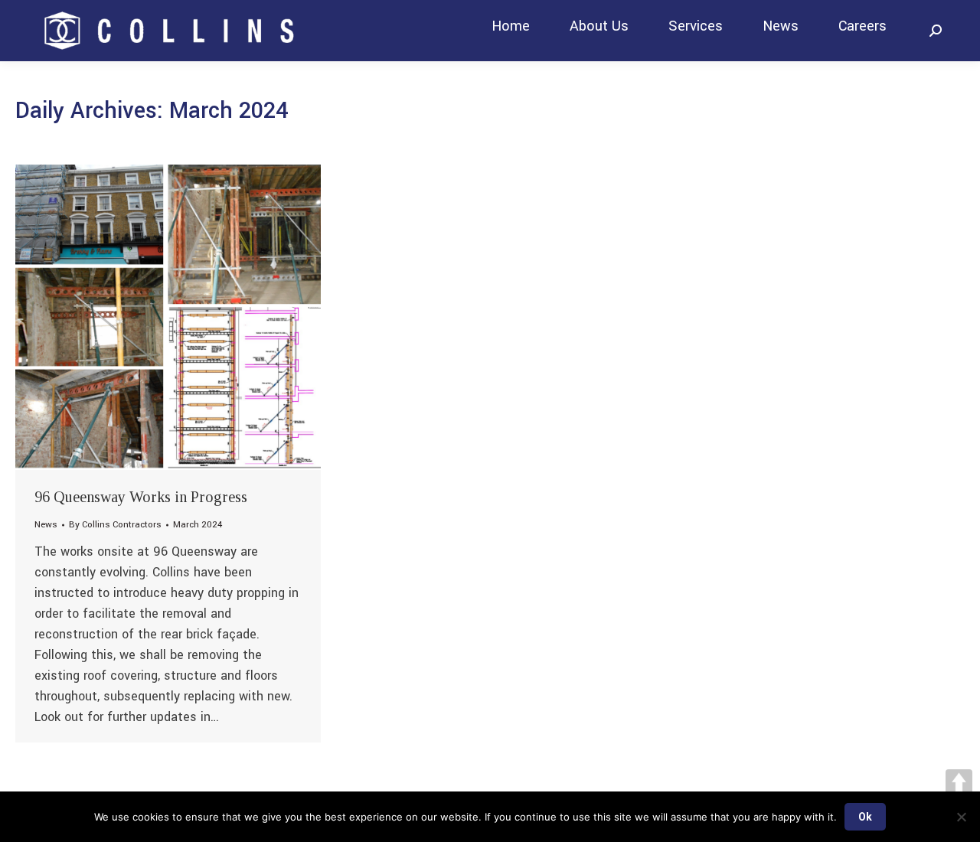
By (115, 524)
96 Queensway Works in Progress (140, 496)
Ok (865, 817)
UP (959, 782)
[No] (961, 816)
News (45, 524)
